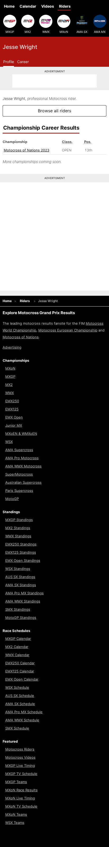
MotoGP (12, 499)
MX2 (28, 32)
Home (9, 6)
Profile (8, 61)
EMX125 (12, 409)
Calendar (28, 6)
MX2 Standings (17, 528)
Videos (47, 6)
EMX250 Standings (21, 544)
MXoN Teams (16, 814)
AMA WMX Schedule (22, 720)
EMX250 (12, 401)
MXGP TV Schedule (21, 774)
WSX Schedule (17, 687)
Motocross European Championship (67, 330)
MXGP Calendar (18, 638)
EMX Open (14, 417)
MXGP (10, 32)
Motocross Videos (20, 757)
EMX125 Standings (20, 552)
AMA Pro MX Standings (24, 593)
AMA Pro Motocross (22, 458)
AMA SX (81, 32)
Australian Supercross (23, 482)
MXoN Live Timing (20, 798)
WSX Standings (17, 569)
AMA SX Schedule (20, 704)
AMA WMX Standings (22, 601)
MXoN (64, 32)
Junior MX (13, 425)
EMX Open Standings (22, 560)
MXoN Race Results (21, 790)
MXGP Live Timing (20, 765)
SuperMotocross (19, 474)
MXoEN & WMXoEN (21, 433)
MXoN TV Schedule (21, 806)
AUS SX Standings (20, 577)
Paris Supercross (19, 490)
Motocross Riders (19, 749)
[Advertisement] (54, 81)
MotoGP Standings (20, 617)
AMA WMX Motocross (23, 466)
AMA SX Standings (20, 585)
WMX (45, 32)
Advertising (12, 347)
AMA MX (100, 32)
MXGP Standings (19, 520)
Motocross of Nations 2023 (26, 150)
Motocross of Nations (21, 337)
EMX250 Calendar (20, 663)
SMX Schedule (17, 728)
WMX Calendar (17, 655)
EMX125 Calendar (19, 671)
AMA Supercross (19, 450)
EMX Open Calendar (21, 679)
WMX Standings (18, 536)
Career (23, 61)
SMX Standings (17, 609)
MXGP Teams (16, 782)
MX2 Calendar (16, 647)
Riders (65, 6)
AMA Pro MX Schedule (24, 712)
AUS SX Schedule (19, 695)
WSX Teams (14, 822)
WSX (9, 442)
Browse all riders (54, 110)
